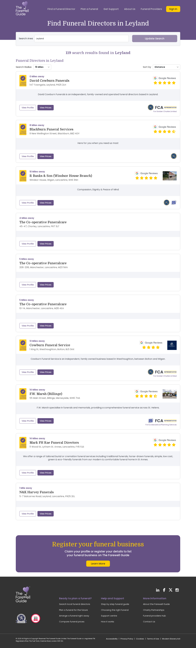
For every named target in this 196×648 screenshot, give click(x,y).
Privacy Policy (127, 638)
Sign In (173, 9)
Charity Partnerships (153, 609)
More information (154, 598)
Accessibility (112, 638)
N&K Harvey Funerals (36, 492)
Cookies (140, 638)
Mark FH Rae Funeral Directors (54, 442)
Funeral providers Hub (154, 615)
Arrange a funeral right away (74, 615)
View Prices (45, 107)
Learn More (98, 563)
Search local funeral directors (74, 604)
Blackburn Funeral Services (51, 129)
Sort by (147, 67)
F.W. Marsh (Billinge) (46, 394)
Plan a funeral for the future (73, 609)
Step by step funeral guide (115, 604)
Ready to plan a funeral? (75, 598)
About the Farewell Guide (156, 604)
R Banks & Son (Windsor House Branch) (61, 176)
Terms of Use (153, 638)
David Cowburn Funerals (49, 80)
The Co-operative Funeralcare (43, 222)
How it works (107, 621)
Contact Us (149, 621)
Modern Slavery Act (171, 638)
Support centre (109, 615)
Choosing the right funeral (115, 609)
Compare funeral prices (71, 621)
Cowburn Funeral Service (50, 345)
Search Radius (24, 67)
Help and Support (112, 598)
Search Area (26, 38)
